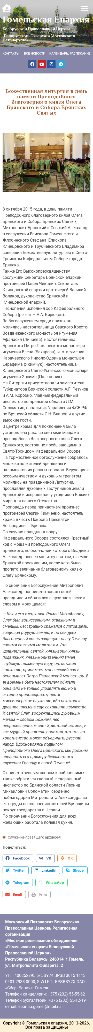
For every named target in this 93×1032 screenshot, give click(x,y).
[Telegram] (61, 64)
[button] (85, 9)
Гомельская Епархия (46, 19)
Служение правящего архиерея (34, 837)
